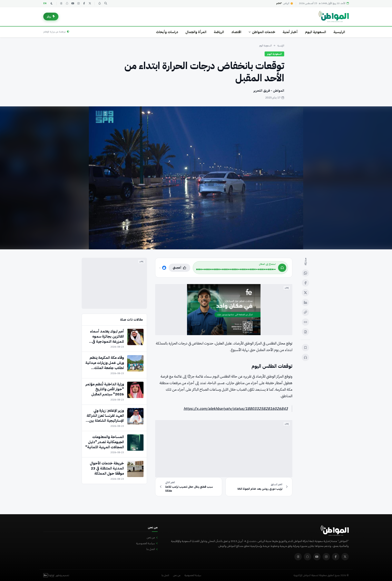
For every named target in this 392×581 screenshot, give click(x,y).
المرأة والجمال (195, 32)
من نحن (151, 537)
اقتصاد (236, 32)
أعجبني (177, 267)
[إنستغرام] (78, 3)
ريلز (49, 16)
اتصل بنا (150, 549)
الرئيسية (339, 32)
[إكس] (305, 292)
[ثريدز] (61, 3)
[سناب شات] (67, 3)
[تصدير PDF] (305, 332)
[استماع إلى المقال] (305, 357)
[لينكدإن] (305, 302)
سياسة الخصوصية (145, 543)
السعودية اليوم (315, 32)
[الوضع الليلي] (51, 3)
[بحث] (105, 3)
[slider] (236, 269)
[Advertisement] (223, 448)
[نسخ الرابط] (305, 312)
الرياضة (219, 32)
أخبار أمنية (290, 32)
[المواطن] (334, 16)
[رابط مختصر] (305, 322)
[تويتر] (89, 3)
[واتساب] (305, 273)
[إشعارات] (99, 3)
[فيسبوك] (84, 3)
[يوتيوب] (72, 3)
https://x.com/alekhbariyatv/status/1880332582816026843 (236, 408)
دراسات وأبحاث (167, 32)
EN (45, 3)
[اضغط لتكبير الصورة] (196, 177)
